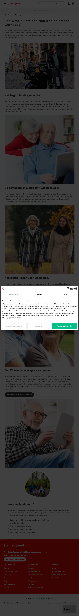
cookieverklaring (46, 315)
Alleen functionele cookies (14, 326)
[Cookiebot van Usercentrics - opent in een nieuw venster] (68, 288)
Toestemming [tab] (13, 294)
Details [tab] (39, 294)
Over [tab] (65, 294)
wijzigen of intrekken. (13, 317)
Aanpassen (38, 326)
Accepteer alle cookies (64, 326)
